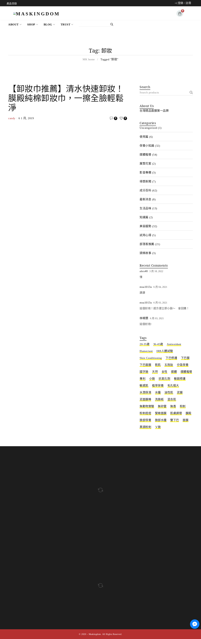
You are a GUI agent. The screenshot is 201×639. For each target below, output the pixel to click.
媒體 (174, 371)
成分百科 (145, 190)
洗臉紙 (159, 399)
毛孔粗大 (173, 385)
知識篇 (144, 217)
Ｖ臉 (158, 427)
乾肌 (158, 364)
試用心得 (145, 235)
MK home (89, 59)
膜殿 (188, 413)
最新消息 (145, 199)
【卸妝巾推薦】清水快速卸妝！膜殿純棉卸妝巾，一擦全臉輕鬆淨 (66, 98)
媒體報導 (145, 154)
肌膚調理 (176, 413)
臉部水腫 (161, 420)
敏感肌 (144, 385)
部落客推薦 (147, 244)
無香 (173, 406)
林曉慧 (144, 318)
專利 (142, 378)
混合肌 (171, 399)
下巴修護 (171, 358)
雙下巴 (174, 420)
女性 (164, 371)
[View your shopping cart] (179, 13)
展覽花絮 (145, 163)
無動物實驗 (147, 406)
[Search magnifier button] (98, 24)
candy (11, 118)
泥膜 (180, 392)
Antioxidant (174, 344)
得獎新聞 (145, 181)
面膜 (185, 420)
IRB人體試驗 (164, 351)
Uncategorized (148, 127)
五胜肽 (168, 364)
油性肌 (168, 392)
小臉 (152, 378)
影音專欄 (145, 172)
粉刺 (183, 406)
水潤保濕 (145, 392)
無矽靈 (162, 406)
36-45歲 (158, 344)
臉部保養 (145, 420)
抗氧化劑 (164, 378)
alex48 (144, 271)
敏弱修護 (180, 378)
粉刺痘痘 (145, 413)
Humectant (146, 351)
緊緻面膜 (161, 413)
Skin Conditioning (151, 358)
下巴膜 (185, 358)
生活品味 (145, 208)
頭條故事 (145, 253)
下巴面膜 (145, 364)
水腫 (158, 392)
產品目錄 (12, 3)
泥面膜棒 (145, 399)
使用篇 (144, 136)
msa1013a (146, 286)
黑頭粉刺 (145, 427)
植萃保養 (158, 385)
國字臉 (144, 371)
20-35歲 (144, 344)
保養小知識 (147, 145)
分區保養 (182, 364)
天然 (155, 371)
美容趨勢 (145, 226)
